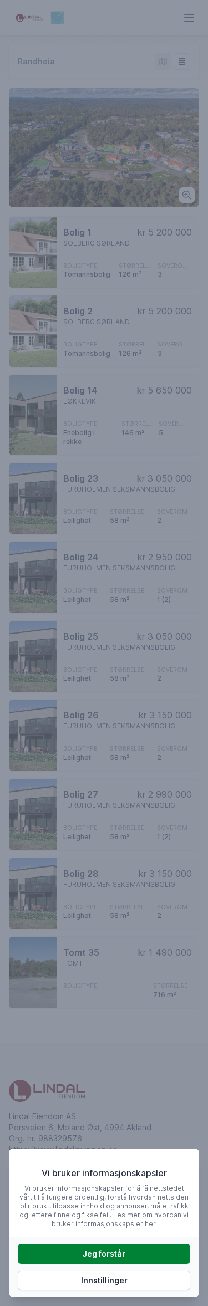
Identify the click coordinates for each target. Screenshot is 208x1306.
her (150, 1224)
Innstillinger (104, 1280)
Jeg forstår (104, 1253)
